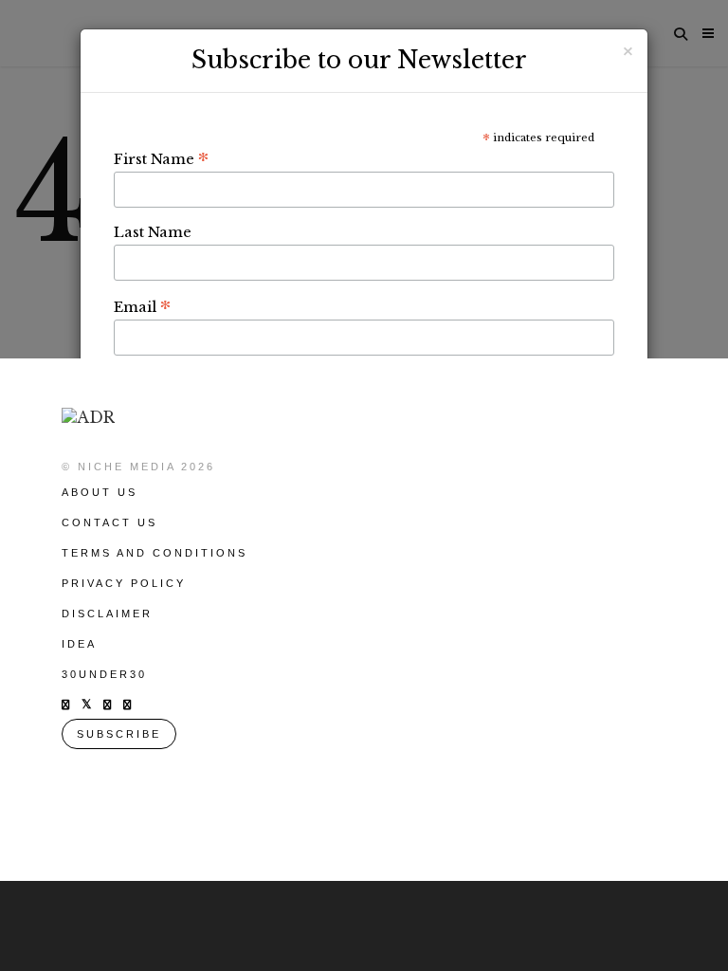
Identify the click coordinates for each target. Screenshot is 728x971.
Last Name (152, 232)
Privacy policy (124, 583)
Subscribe (119, 734)
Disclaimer (107, 613)
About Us (99, 492)
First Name (161, 158)
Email (142, 306)
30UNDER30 (104, 674)
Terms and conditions (154, 553)
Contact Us (109, 522)
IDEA (79, 644)
